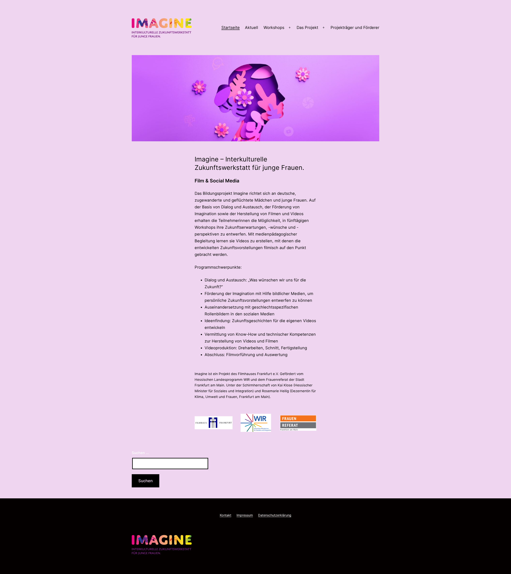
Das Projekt (307, 27)
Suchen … (140, 453)
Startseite (230, 27)
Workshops (273, 27)
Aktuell (251, 27)
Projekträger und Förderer (355, 27)
